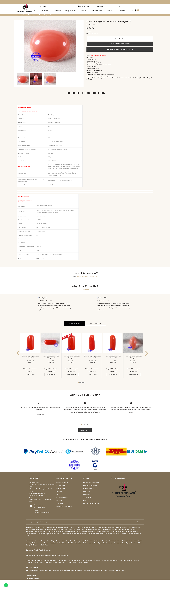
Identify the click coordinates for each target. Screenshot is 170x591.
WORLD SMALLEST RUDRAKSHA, (87, 527)
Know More (85, 289)
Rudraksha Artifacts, (132, 532)
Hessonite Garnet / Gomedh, (98, 541)
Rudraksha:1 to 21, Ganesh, (43, 527)
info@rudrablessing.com (87, 276)
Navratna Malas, (82, 534)
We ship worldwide (85, 1)
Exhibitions (86, 491)
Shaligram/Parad (70, 11)
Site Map (59, 491)
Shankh (83, 11)
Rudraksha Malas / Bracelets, (112, 529)
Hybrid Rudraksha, (134, 527)
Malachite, (71, 543)
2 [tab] (81, 382)
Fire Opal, (78, 543)
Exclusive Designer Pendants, (93, 570)
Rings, (106, 570)
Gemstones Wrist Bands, (68, 534)
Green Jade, (133, 541)
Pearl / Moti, (84, 541)
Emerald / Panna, (122, 541)
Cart (135, 10)
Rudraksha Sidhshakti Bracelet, (54, 529)
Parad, (41, 550)
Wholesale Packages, (103, 532)
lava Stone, (62, 543)
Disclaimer (59, 500)
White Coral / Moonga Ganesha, (129, 560)
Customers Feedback (90, 485)
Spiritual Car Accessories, (110, 560)
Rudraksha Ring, (58, 570)
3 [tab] (84, 382)
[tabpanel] (30, 357)
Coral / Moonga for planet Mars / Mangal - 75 (37, 15)
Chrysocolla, (112, 541)
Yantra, (41, 562)
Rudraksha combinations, (94, 529)
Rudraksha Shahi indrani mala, (75, 529)
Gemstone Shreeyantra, (93, 560)
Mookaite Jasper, (88, 543)
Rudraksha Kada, (31, 534)
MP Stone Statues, (61, 562)
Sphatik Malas (44, 545)
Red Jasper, (117, 543)
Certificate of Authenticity (91, 482)
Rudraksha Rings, (43, 534)
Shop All (109, 11)
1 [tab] (78, 382)
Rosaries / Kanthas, (127, 534)
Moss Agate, (98, 543)
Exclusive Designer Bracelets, (73, 570)
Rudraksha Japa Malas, (112, 534)
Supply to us (87, 497)
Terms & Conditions (62, 482)
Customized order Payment (91, 503)
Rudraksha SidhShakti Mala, (35, 529)
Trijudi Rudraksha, (121, 527)
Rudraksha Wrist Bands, (96, 534)
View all (84, 430)
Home (19, 15)
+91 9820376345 (84, 6)
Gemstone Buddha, (32, 562)
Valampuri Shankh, (51, 555)
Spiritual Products (96, 11)
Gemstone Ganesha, (63, 560)
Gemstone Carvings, (49, 560)
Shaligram (47, 550)
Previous (1, 1)
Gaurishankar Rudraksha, (107, 527)
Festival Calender (88, 488)
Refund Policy (60, 488)
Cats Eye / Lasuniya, (62, 541)
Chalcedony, (34, 545)
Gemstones (57, 11)
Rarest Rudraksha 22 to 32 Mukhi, (64, 527)
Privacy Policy (60, 485)
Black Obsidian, (36, 543)
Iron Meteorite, (107, 543)
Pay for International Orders (120, 49)
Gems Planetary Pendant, (56, 532)
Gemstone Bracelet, (45, 570)
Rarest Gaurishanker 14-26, (131, 529)
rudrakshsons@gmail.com (42, 512)
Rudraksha (44, 11)
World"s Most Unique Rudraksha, (36, 532)
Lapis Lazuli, (54, 543)
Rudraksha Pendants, (118, 532)
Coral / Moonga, (75, 541)
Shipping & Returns (62, 497)
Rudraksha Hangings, (88, 532)
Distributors (86, 494)
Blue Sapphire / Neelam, (42, 541)
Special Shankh (63, 555)
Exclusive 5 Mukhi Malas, (73, 532)
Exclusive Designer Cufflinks (117, 570)
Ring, (53, 541)
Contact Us (59, 503)
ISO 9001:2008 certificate (64, 506)
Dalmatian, (46, 543)
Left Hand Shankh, (38, 555)
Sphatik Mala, (72, 562)
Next (168, 1)
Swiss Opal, (126, 543)
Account (122, 11)
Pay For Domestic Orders (119, 44)
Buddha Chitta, (55, 534)
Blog (57, 494)
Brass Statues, (49, 562)
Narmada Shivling (83, 562)
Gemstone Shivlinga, (78, 560)
